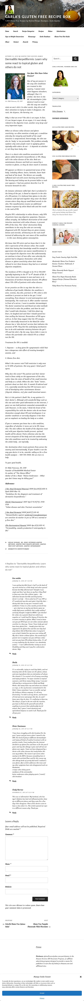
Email (8, 875)
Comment (9, 834)
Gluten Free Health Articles (27, 544)
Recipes (41, 31)
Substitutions (61, 31)
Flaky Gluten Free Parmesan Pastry (64, 286)
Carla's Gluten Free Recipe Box (38, 17)
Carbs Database (45, 37)
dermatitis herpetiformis (18, 549)
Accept (42, 993)
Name (8, 864)
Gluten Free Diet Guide (62, 37)
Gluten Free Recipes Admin (32, 56)
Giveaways (31, 37)
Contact (16, 42)
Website (8, 887)
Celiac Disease (14, 542)
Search (15, 31)
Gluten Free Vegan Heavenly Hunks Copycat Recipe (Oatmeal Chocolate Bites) (64, 279)
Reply (14, 654)
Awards (25, 42)
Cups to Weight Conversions (14, 37)
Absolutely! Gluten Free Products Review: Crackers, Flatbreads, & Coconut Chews (63, 263)
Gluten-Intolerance (32, 546)
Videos (50, 31)
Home (7, 31)
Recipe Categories (28, 31)
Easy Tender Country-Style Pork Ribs (64, 257)
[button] (81, 977)
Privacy (42, 998)
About (7, 42)
